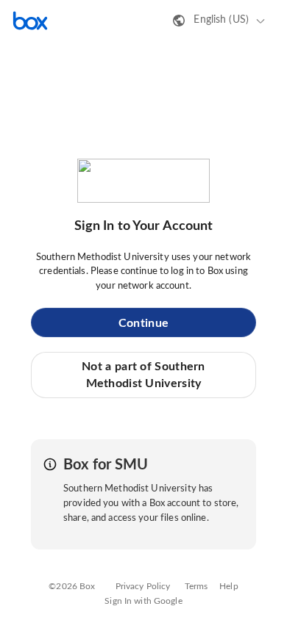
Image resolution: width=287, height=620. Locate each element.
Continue (143, 323)
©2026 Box (72, 586)
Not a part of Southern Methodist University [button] (143, 375)
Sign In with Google (143, 600)
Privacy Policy (143, 586)
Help (228, 586)
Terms (196, 586)
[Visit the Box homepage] (30, 20)
